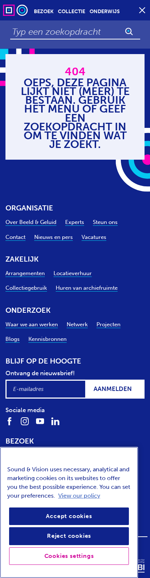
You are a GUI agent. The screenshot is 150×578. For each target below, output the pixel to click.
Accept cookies (69, 516)
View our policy (79, 495)
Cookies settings (69, 555)
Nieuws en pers (53, 237)
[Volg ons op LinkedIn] (55, 421)
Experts (74, 222)
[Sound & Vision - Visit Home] (16, 10)
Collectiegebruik (26, 288)
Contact (15, 237)
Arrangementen (25, 273)
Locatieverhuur (73, 273)
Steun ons (105, 222)
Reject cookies (69, 535)
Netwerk (77, 324)
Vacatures (94, 237)
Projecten (108, 324)
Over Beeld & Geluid (30, 222)
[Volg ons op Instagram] (25, 421)
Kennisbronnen (47, 339)
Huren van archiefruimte (87, 288)
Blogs (12, 339)
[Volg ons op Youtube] (40, 421)
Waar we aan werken (31, 324)
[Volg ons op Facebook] (9, 421)
